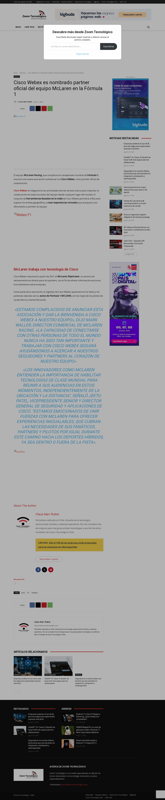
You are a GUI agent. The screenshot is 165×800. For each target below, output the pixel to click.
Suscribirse (108, 46)
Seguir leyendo (82, 54)
